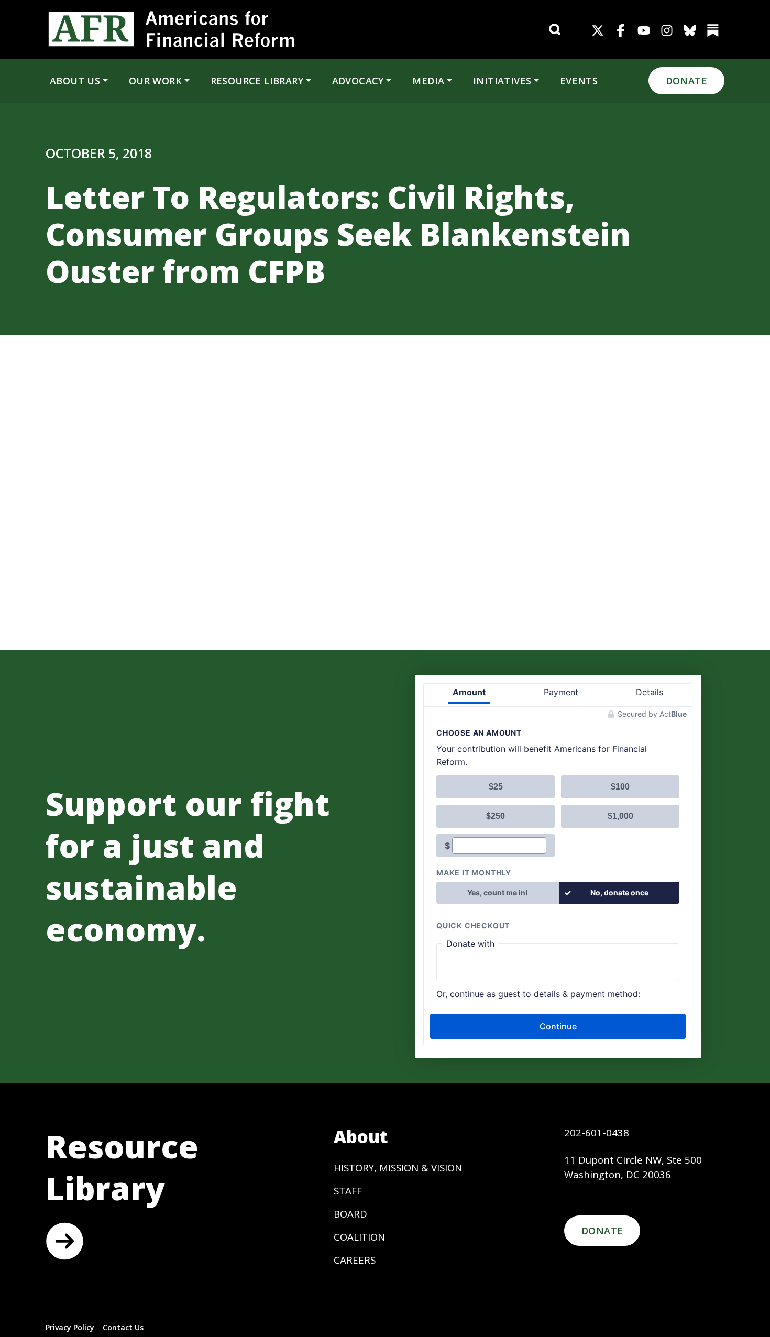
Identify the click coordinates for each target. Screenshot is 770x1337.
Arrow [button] (64, 1241)
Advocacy (358, 80)
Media (428, 80)
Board (350, 1213)
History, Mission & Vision (398, 1167)
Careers (355, 1259)
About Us (75, 80)
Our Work (155, 80)
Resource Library (257, 80)
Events (579, 80)
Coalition (359, 1236)
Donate (686, 80)
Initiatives (502, 80)
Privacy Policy (70, 1327)
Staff (348, 1190)
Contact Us (123, 1327)
